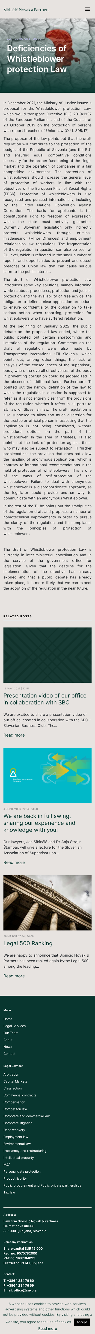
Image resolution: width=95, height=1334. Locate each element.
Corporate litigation (17, 1123)
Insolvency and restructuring (25, 1151)
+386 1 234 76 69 (20, 1285)
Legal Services (14, 1026)
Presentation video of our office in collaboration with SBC (44, 699)
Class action (12, 1088)
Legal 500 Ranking (28, 943)
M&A (6, 1164)
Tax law (9, 1192)
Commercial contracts (19, 1095)
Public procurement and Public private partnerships (42, 1185)
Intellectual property (18, 1158)
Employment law (15, 1137)
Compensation (14, 1102)
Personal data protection (22, 1171)
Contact (9, 1054)
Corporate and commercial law (26, 1116)
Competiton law (15, 1109)
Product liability (15, 1178)
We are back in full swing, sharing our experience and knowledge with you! (39, 823)
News (7, 1047)
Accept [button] (82, 1322)
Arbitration (11, 1074)
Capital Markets (15, 1081)
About (7, 1040)
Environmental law (17, 1144)
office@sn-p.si (25, 1290)
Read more (14, 735)
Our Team (10, 1033)
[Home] (26, 2)
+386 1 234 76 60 (20, 1280)
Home (7, 1019)
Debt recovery (14, 1130)
